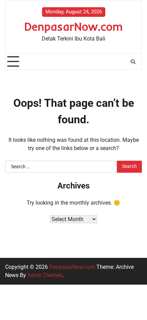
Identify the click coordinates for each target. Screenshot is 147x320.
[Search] (133, 62)
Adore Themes (44, 275)
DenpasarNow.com (73, 26)
